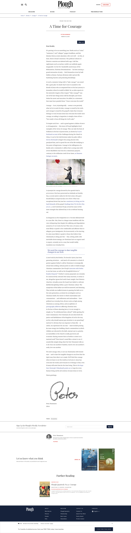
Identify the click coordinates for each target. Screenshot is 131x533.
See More (55, 441)
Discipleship (54, 418)
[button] (22, 4)
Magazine (31, 11)
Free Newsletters (97, 11)
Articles (28, 15)
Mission (47, 513)
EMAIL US (77, 459)
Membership (64, 513)
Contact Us (79, 511)
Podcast (73, 11)
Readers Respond (52, 274)
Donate (47, 516)
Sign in (51, 523)
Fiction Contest (80, 518)
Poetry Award (79, 516)
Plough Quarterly (65, 511)
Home (22, 15)
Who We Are (48, 511)
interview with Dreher (76, 268)
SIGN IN (98, 4)
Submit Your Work (81, 513)
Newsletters (64, 518)
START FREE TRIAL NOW (104, 529)
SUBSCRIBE (106, 4)
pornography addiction (53, 306)
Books (52, 11)
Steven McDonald (52, 140)
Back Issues (64, 516)
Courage (34, 15)
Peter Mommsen (65, 34)
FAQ (46, 518)
